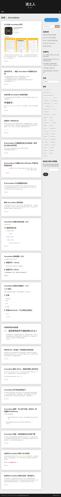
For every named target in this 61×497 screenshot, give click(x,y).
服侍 (54, 134)
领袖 (46, 156)
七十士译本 (54, 98)
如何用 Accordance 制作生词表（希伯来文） (19, 476)
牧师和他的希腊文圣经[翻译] (49, 34)
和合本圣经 (47, 109)
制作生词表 (47, 103)
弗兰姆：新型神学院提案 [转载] (50, 40)
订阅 (46, 174)
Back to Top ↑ (56, 495)
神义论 (46, 139)
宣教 (46, 120)
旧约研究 (47, 134)
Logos (46, 98)
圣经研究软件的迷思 (11, 327)
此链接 (28, 291)
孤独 (46, 117)
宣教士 (52, 120)
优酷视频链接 (7, 224)
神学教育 (54, 139)
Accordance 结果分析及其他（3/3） (17, 222)
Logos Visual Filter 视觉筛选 (49, 37)
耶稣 (46, 147)
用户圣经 (53, 136)
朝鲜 (46, 136)
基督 (55, 114)
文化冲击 (47, 131)
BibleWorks (47, 92)
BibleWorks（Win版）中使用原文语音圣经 (19, 350)
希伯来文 (47, 122)
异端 (54, 122)
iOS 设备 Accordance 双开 (13, 24)
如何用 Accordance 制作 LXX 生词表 (17, 453)
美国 (54, 145)
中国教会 (47, 100)
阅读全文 (6, 61)
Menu (2, 11)
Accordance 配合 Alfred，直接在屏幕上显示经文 (21, 369)
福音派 (53, 142)
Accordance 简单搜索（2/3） (14, 256)
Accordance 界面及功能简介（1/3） (17, 286)
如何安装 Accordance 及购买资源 (16, 95)
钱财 (52, 153)
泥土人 (30, 4)
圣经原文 (47, 111)
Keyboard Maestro (49, 95)
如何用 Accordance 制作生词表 (21, 456)
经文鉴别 (47, 145)
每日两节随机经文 (47, 46)
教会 (46, 128)
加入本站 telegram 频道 (52, 19)
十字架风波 (47, 106)
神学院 (46, 142)
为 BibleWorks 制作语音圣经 (16, 205)
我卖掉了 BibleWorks (11, 121)
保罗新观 (55, 100)
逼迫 (46, 153)
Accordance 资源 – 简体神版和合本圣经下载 (19, 434)
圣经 (55, 109)
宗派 (52, 117)
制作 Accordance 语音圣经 (13, 202)
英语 (46, 150)
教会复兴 (53, 128)
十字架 (55, 103)
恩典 (46, 125)
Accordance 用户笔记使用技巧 (15, 390)
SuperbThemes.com (24, 495)
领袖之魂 (52, 68)
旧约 (54, 131)
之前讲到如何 (21, 207)
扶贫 (52, 125)
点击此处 (12, 462)
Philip (44, 63)
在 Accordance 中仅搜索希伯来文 (16, 183)
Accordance (48, 89)
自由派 (52, 147)
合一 (55, 106)
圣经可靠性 (47, 114)
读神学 (52, 150)
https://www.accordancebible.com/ (14, 105)
